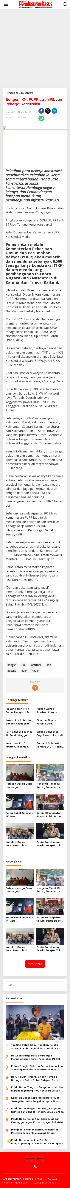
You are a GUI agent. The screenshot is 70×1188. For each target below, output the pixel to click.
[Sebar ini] (41, 111)
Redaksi (52, 1179)
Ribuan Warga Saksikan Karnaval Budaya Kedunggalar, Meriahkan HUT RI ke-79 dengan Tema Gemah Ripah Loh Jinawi (50, 710)
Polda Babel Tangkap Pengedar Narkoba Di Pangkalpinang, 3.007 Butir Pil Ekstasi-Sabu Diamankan (37, 1089)
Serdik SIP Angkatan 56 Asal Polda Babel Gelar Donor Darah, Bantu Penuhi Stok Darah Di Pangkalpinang (48, 814)
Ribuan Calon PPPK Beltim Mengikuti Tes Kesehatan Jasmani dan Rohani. (18, 710)
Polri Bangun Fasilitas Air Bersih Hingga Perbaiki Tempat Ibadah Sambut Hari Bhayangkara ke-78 (19, 733)
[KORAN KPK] (36, 4)
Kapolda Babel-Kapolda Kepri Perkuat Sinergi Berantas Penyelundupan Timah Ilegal (35, 1099)
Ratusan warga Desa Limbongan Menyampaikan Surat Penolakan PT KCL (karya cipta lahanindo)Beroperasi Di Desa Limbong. (19, 785)
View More (35, 964)
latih (48, 665)
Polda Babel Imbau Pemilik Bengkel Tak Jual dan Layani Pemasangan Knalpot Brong (49, 843)
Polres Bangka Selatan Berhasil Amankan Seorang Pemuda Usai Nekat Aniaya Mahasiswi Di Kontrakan (37, 1068)
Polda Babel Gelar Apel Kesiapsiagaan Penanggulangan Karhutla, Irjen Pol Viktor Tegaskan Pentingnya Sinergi (37, 1120)
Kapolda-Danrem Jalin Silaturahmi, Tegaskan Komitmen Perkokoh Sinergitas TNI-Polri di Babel (18, 843)
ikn (23, 665)
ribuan (35, 670)
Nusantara (11, 117)
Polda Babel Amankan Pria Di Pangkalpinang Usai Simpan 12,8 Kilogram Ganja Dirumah (37, 1142)
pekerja (11, 670)
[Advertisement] (35, 48)
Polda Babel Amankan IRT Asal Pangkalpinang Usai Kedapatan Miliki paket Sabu (19, 814)
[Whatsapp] (41, 118)
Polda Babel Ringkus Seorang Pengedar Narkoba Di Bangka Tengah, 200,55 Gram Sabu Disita (37, 1110)
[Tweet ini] (48, 111)
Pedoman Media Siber (16, 1182)
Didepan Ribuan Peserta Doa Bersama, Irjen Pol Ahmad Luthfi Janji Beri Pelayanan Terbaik (48, 722)
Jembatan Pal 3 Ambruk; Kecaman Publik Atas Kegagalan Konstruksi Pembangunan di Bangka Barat (20, 745)
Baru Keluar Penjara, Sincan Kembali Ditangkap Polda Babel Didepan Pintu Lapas (34, 1078)
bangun (11, 665)
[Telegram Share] (54, 111)
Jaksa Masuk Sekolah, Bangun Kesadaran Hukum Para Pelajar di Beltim (19, 722)
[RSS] (35, 688)
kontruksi (35, 665)
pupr (24, 670)
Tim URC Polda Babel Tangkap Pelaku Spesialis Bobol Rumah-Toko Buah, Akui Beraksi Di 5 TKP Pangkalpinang (35, 1046)
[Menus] (6, 4)
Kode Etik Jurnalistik (44, 1182)
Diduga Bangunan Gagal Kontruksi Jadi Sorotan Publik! (49, 733)
